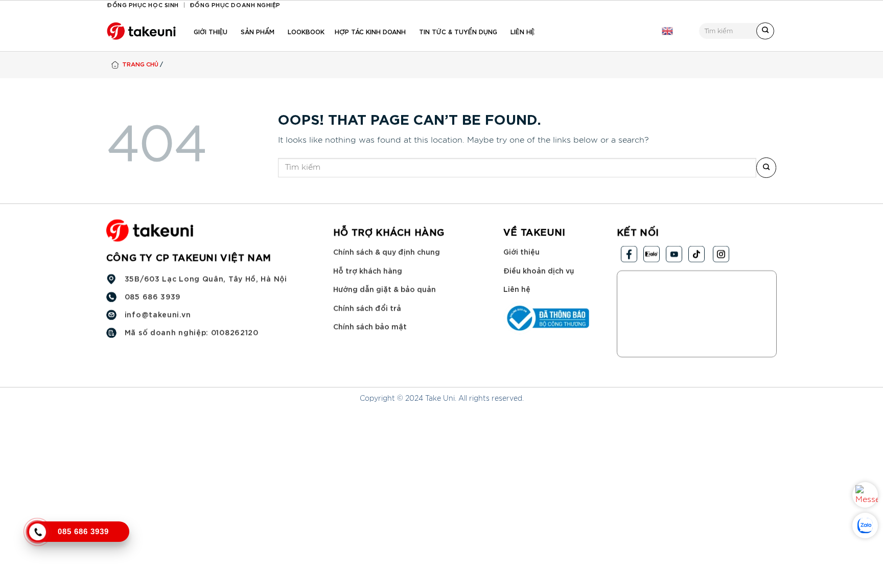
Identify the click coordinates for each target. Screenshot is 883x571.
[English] (667, 31)
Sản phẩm (257, 31)
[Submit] (765, 31)
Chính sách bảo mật (370, 326)
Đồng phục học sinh (143, 4)
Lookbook (306, 31)
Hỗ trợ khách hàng (367, 270)
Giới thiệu (210, 31)
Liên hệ (522, 31)
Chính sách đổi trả (367, 307)
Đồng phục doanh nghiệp (235, 4)
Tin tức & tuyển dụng (458, 31)
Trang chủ (140, 63)
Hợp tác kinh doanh (370, 31)
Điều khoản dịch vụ (538, 270)
